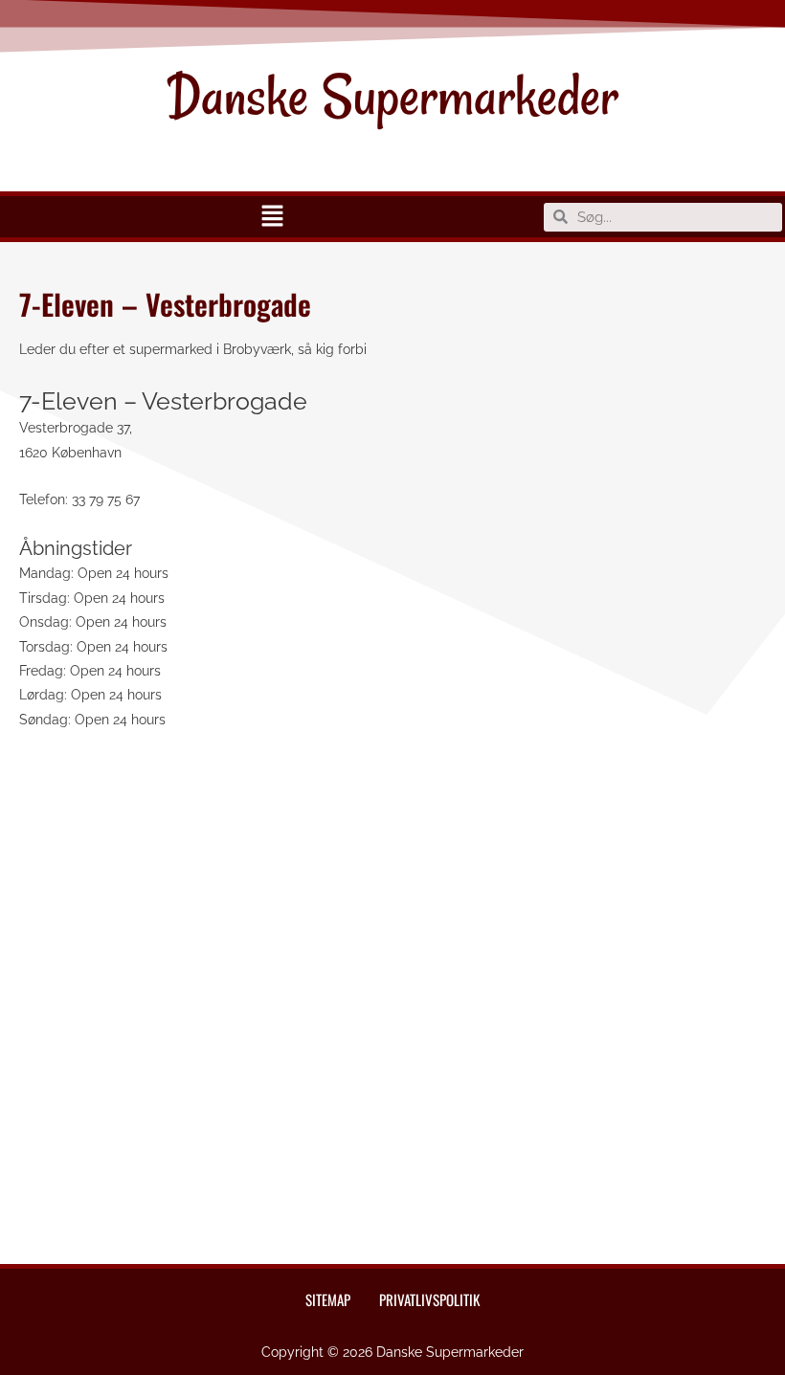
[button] (272, 216)
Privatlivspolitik (429, 1299)
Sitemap (327, 1299)
